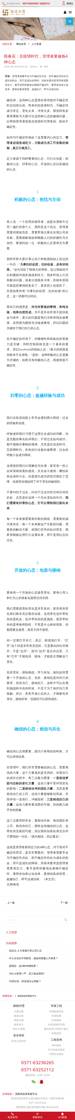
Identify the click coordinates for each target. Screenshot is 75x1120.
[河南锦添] (14, 12)
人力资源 (36, 44)
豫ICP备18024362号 (47, 1107)
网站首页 (21, 44)
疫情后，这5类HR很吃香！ (23, 965)
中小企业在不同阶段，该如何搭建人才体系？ (33, 958)
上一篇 (11, 902)
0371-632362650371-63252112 (37, 1066)
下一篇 (64, 902)
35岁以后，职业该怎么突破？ (25, 981)
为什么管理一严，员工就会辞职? (26, 973)
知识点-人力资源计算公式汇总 (25, 950)
